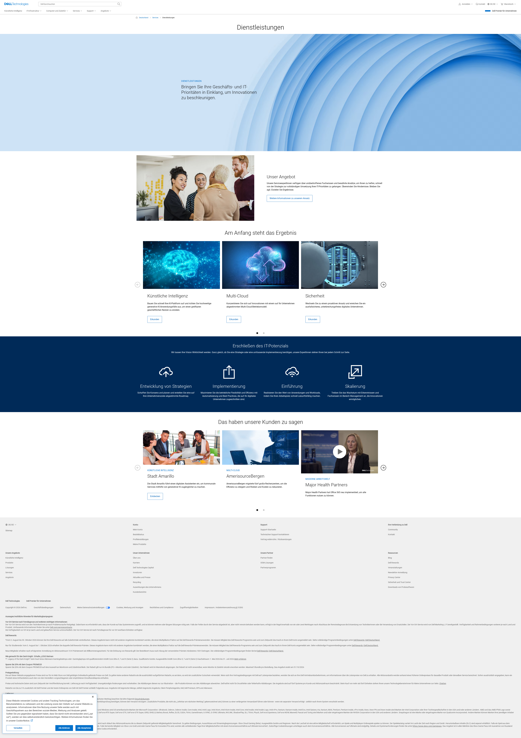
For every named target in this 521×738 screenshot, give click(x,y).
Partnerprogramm (268, 567)
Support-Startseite (268, 529)
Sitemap (8, 530)
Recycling (137, 582)
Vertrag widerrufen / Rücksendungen (276, 539)
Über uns (136, 558)
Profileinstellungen (141, 539)
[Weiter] (383, 284)
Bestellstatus (138, 534)
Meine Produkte (139, 544)
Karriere (136, 563)
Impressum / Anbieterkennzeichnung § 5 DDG (224, 607)
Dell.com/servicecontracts (61, 627)
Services (8, 572)
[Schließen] (93, 697)
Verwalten (18, 728)
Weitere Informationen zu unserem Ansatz (290, 198)
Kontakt (391, 534)
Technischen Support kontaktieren (274, 534)
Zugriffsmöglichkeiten (189, 607)
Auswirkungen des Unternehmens (147, 587)
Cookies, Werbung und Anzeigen (129, 607)
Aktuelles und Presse (141, 577)
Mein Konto (138, 529)
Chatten (442, 683)
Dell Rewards (393, 563)
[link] (480, 4)
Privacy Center (394, 577)
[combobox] (79, 4)
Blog (390, 558)
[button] (466, 4)
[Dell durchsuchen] (119, 4)
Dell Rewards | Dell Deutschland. (366, 640)
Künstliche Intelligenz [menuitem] (13, 11)
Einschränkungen (142, 699)
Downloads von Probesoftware (401, 587)
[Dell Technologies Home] (16, 4)
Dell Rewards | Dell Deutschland (270, 651)
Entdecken (155, 496)
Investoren (137, 572)
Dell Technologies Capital (143, 567)
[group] (181, 284)
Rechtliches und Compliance (161, 607)
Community (393, 529)
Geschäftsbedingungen (43, 607)
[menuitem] (34, 11)
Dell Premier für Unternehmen (504, 11)
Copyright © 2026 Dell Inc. (16, 607)
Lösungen (9, 567)
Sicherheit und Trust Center (399, 582)
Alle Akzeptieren (84, 728)
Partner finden (266, 558)
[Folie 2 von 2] (263, 333)
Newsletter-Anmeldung (397, 572)
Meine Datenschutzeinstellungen (91, 607)
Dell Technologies (12, 601)
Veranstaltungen (395, 567)
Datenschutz (65, 607)
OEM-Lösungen (267, 563)
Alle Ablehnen (64, 728)
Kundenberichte (139, 592)
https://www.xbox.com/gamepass (427, 726)
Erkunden (154, 319)
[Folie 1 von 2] (257, 333)
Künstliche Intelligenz (14, 558)
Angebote (9, 577)
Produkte (9, 563)
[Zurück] (137, 284)
